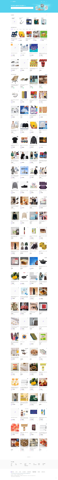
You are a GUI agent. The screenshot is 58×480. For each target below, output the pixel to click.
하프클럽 (27, 29)
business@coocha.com (32, 475)
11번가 (14, 29)
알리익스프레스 (35, 464)
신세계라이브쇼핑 (26, 465)
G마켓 (12, 29)
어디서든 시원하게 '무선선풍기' (18, 5)
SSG (32, 29)
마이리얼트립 (44, 463)
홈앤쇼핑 (25, 464)
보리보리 (39, 464)
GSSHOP (25, 463)
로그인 (41, 1)
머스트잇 (21, 463)
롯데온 (17, 29)
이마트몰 (24, 29)
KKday (43, 464)
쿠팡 (34, 29)
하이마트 (30, 463)
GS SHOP (20, 29)
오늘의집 (30, 29)
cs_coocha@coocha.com (24, 475)
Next (47, 20)
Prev (10, 20)
